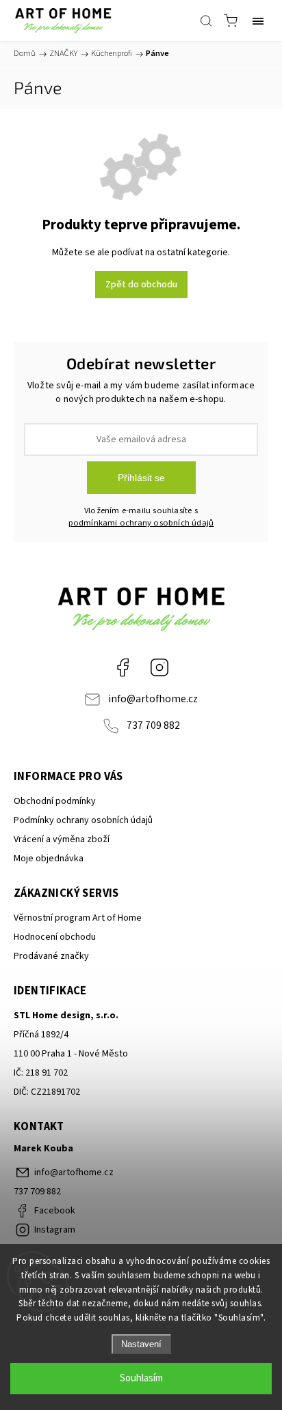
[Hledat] (206, 20)
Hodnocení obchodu (55, 937)
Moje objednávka (49, 858)
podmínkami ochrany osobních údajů (141, 523)
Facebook (122, 667)
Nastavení (141, 1344)
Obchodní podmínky (55, 801)
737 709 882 (153, 725)
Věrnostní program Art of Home (78, 918)
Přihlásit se (141, 477)
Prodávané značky (51, 956)
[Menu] (258, 20)
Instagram (159, 667)
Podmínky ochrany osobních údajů (83, 820)
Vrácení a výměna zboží (62, 839)
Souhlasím (141, 1378)
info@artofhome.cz (153, 698)
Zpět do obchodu (141, 284)
